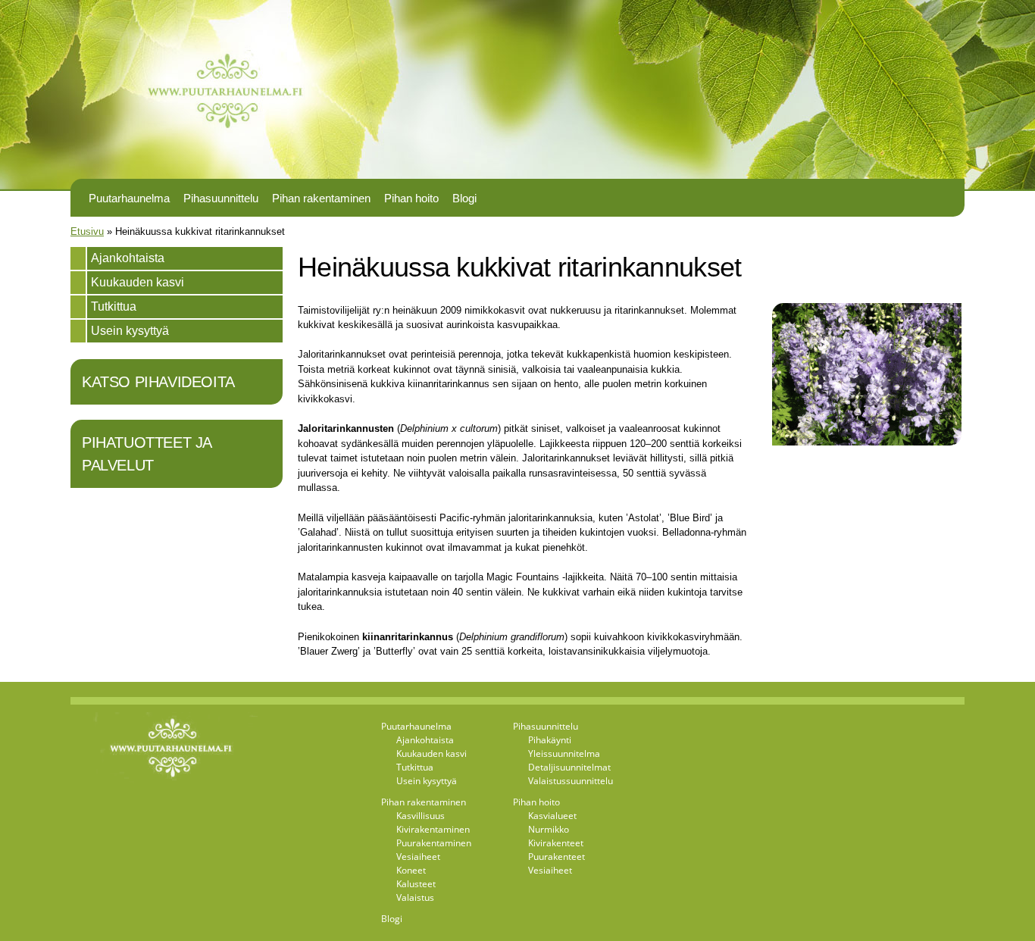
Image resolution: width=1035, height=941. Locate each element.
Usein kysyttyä (130, 330)
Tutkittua (113, 306)
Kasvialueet (552, 815)
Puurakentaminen (433, 842)
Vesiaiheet (418, 856)
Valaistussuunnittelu (570, 780)
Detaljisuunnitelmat (569, 767)
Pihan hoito (411, 198)
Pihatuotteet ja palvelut (147, 454)
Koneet (411, 870)
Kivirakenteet (555, 842)
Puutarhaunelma (129, 198)
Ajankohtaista (127, 258)
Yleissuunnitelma (564, 753)
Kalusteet (416, 883)
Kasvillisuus (420, 815)
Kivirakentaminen (433, 829)
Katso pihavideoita (158, 382)
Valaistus (415, 897)
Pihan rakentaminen (321, 198)
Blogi (464, 198)
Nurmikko (548, 829)
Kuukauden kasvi (137, 282)
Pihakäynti (549, 739)
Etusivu (87, 231)
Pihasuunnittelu (220, 198)
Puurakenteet (556, 856)
